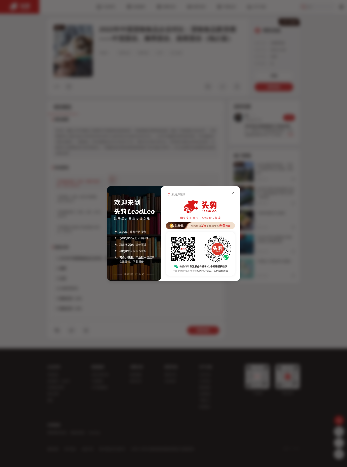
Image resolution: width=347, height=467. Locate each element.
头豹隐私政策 (221, 270)
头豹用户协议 (204, 270)
